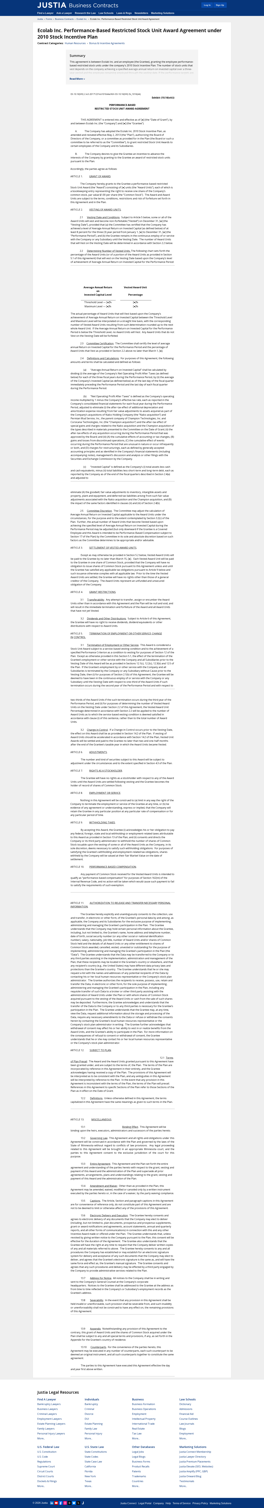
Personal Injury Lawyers (51, 1433)
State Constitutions (96, 1451)
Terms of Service (182, 1503)
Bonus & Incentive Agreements (107, 43)
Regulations (44, 1461)
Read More (76, 78)
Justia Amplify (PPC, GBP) (193, 1471)
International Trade (143, 1423)
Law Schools (106, 13)
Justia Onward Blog (190, 1476)
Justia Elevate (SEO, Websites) (196, 1466)
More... (41, 1438)
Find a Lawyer (45, 13)
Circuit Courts (45, 1471)
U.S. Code (42, 1456)
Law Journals (186, 1423)
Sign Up (220, 5)
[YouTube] (56, 1503)
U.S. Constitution (46, 1451)
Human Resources (75, 43)
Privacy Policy (200, 1503)
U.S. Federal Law (48, 1447)
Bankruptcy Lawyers (49, 1404)
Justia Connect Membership (195, 1451)
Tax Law (136, 1433)
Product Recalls (140, 1466)
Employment (139, 1414)
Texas (88, 1481)
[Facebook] (60, 1503)
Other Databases (143, 1447)
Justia (40, 19)
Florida (88, 1471)
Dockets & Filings (47, 1481)
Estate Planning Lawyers (51, 1423)
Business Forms (141, 1461)
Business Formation (143, 1404)
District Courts (45, 1476)
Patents (136, 1471)
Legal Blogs (138, 1456)
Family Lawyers (46, 1428)
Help (168, 1503)
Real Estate (138, 1428)
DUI (87, 1418)
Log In (207, 5)
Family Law (91, 1428)
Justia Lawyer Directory (192, 1456)
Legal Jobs (138, 1451)
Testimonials (186, 1481)
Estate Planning (94, 1423)
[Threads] (69, 1503)
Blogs (182, 1428)
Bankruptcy (91, 1404)
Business (138, 1399)
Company (158, 1503)
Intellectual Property (144, 1418)
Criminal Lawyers (47, 1414)
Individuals (92, 1399)
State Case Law (93, 1461)
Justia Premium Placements (195, 1461)
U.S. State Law (94, 1447)
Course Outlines (188, 1418)
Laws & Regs (124, 13)
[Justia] (51, 5)
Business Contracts (64, 19)
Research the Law (85, 13)
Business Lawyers (47, 1409)
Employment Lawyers (49, 1418)
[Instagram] (65, 1503)
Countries (137, 1481)
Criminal (89, 1409)
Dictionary (185, 1404)
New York (90, 1476)
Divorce (89, 1414)
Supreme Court (46, 1466)
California (90, 1466)
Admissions (185, 1409)
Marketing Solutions (162, 13)
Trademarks (139, 1476)
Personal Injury (93, 1433)
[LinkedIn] (52, 1503)
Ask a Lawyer (64, 13)
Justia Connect (128, 1503)
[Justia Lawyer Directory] (83, 1503)
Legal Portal (144, 1503)
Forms (49, 19)
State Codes (91, 1456)
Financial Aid (186, 1414)
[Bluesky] (74, 1503)
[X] (78, 1503)
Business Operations (144, 1409)
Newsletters (141, 13)
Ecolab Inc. (82, 19)
